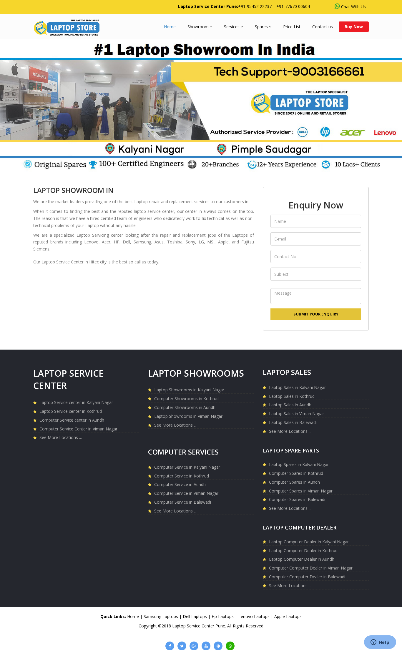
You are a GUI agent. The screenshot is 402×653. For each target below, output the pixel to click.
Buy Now (354, 26)
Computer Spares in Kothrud (296, 473)
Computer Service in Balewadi (182, 502)
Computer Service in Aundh (180, 484)
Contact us (322, 26)
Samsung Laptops (161, 616)
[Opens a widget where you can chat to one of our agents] (380, 642)
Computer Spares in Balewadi (297, 499)
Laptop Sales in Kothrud (292, 396)
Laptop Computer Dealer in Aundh (301, 559)
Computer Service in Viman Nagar (186, 493)
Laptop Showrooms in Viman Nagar (188, 416)
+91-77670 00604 (293, 6)
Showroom (198, 26)
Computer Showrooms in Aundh (184, 407)
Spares (261, 26)
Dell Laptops (195, 616)
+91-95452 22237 (255, 6)
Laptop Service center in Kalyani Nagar (76, 402)
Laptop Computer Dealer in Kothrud (303, 550)
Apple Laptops (288, 616)
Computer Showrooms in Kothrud (186, 398)
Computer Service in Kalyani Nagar (187, 467)
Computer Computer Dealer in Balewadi (307, 576)
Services (232, 26)
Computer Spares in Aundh (294, 482)
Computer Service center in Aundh (71, 420)
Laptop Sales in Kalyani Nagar (297, 387)
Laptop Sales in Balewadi (293, 422)
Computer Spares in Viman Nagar (301, 491)
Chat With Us (353, 6)
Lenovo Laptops (254, 616)
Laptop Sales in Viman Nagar (296, 413)
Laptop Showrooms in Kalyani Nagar (189, 390)
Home (170, 26)
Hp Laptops (223, 616)
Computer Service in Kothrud (181, 476)
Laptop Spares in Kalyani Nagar (299, 464)
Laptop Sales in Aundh (290, 405)
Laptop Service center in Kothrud (70, 411)
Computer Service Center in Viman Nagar (78, 429)
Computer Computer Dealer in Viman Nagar (311, 568)
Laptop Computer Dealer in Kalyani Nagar (309, 542)
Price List (291, 26)
